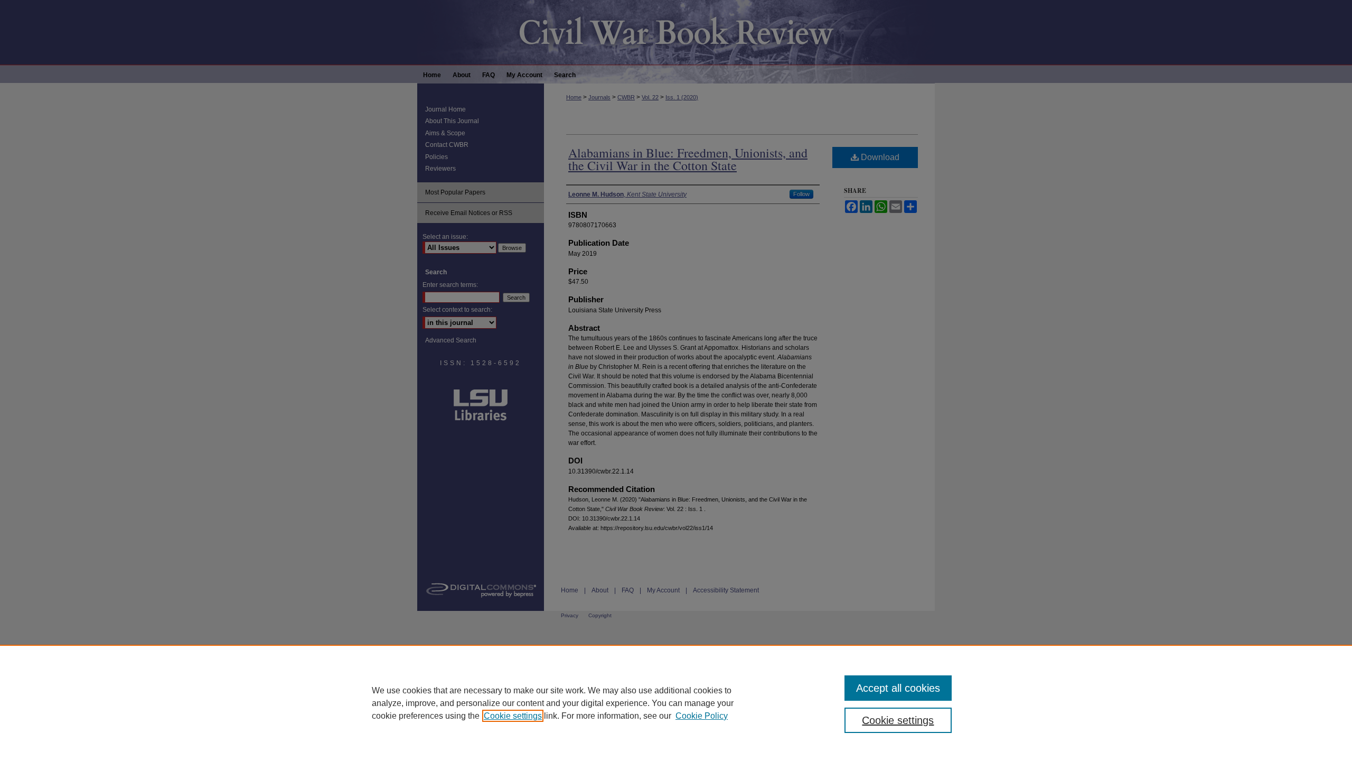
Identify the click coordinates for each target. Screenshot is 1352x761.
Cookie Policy (701, 715)
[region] (676, 703)
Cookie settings (513, 715)
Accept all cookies (898, 688)
